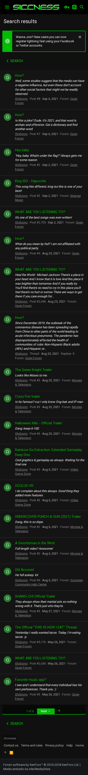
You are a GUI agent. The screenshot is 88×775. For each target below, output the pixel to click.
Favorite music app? (30, 680)
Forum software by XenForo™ (41, 765)
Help (69, 745)
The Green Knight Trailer (33, 370)
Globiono (21, 99)
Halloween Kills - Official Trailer (38, 423)
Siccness (10, 738)
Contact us (11, 745)
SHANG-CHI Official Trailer (35, 596)
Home (80, 745)
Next (44, 711)
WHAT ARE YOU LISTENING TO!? (40, 212)
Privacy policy (54, 745)
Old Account (24, 570)
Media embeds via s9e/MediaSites (26, 769)
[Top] (5, 752)
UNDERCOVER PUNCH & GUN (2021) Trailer (48, 516)
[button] (7, 7)
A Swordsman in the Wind (35, 543)
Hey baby (22, 150)
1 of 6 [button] (30, 711)
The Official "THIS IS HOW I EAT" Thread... (47, 627)
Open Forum (23, 305)
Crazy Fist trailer (27, 396)
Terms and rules (31, 745)
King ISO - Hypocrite (30, 181)
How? (19, 75)
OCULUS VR (24, 486)
